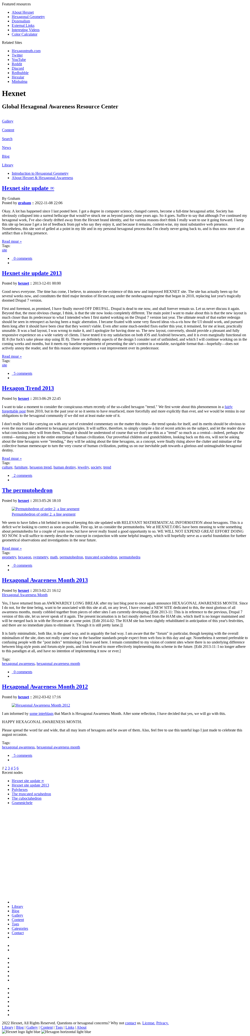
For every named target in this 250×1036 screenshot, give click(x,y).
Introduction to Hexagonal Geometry (40, 173)
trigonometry (21, 819)
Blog (6, 156)
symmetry (40, 557)
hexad (16, 850)
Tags (15, 924)
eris (14, 837)
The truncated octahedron (31, 794)
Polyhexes (20, 789)
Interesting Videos (26, 30)
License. (148, 1023)
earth (15, 876)
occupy (17, 859)
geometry (9, 557)
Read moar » (12, 241)
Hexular (18, 77)
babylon (18, 885)
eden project (21, 881)
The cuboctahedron (27, 798)
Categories (20, 928)
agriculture (20, 867)
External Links (23, 25)
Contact (18, 933)
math (54, 557)
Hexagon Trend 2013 (28, 388)
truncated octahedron (101, 557)
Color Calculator (24, 34)
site (4, 250)
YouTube (19, 60)
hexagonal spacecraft (28, 832)
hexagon (24, 557)
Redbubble (20, 73)
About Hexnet (23, 12)
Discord (18, 68)
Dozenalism (21, 21)
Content (8, 130)
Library (7, 165)
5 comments (22, 373)
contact (130, 1023)
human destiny (64, 467)
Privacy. (162, 1023)
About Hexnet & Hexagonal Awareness (42, 178)
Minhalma (19, 81)
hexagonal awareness (18, 664)
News (6, 147)
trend (107, 467)
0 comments (22, 258)
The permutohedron (27, 490)
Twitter (17, 55)
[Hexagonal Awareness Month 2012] (41, 705)
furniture (21, 467)
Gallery (7, 121)
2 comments (22, 475)
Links (69, 1027)
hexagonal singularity (28, 846)
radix (16, 889)
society (96, 467)
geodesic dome (23, 872)
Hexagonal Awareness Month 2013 (45, 580)
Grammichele (22, 803)
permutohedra (129, 557)
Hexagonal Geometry (28, 17)
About (81, 1027)
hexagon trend (41, 467)
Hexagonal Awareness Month (25, 595)
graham (24, 203)
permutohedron (71, 557)
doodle (17, 854)
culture (7, 467)
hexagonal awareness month (58, 664)
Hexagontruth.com (26, 51)
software (18, 841)
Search (7, 139)
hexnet (23, 283)
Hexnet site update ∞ (28, 188)
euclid (16, 824)
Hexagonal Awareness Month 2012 (45, 686)
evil (14, 828)
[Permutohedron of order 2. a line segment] (45, 509)
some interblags (41, 713)
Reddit (17, 64)
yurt (15, 894)
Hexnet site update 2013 (32, 273)
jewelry (83, 467)
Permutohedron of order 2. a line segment (43, 514)
